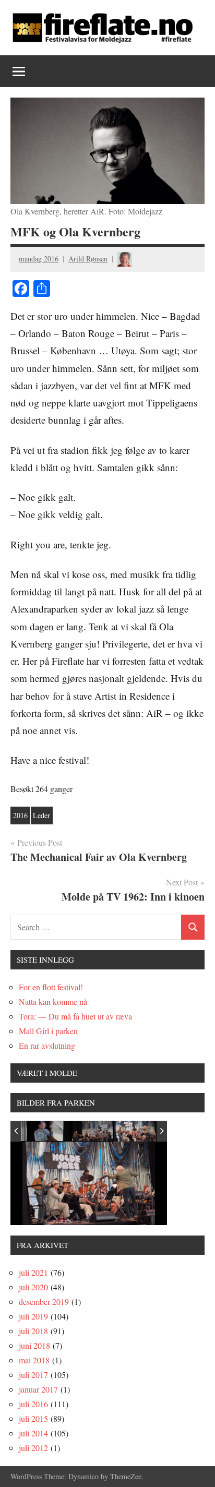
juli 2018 (33, 1330)
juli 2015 (33, 1418)
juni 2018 (34, 1345)
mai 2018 (34, 1359)
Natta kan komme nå (53, 1001)
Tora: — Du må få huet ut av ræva (75, 1016)
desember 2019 (44, 1301)
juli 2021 (33, 1272)
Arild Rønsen (88, 258)
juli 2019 (33, 1316)
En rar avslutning (47, 1045)
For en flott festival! (51, 986)
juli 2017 (33, 1374)
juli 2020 (33, 1286)
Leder (41, 815)
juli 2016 (33, 1403)
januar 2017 (38, 1389)
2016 (20, 815)
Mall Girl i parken (48, 1030)
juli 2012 (33, 1447)
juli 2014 (33, 1433)
